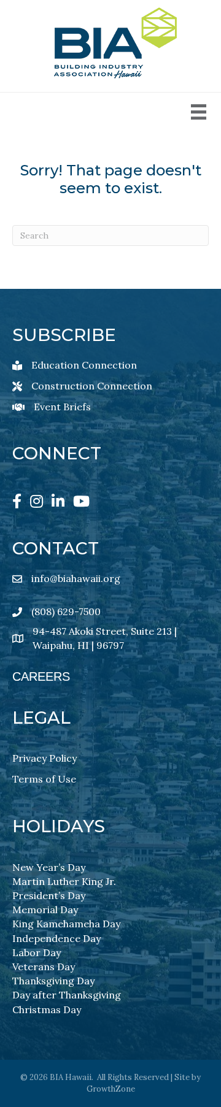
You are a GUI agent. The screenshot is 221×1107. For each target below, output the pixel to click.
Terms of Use (44, 779)
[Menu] (198, 112)
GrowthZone (111, 1089)
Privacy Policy (44, 758)
